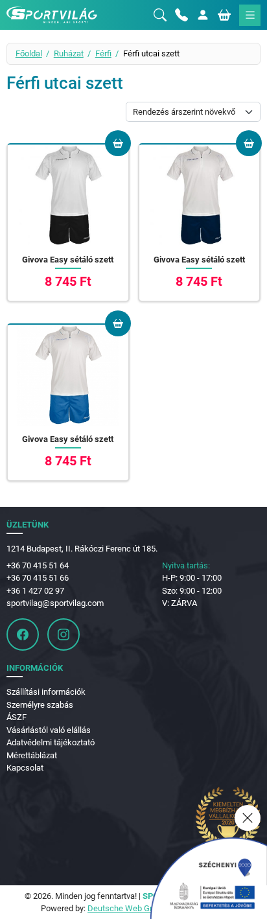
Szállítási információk (46, 692)
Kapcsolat (24, 768)
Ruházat (69, 53)
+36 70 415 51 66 (37, 578)
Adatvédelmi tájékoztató (50, 742)
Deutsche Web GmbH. (128, 908)
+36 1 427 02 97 (35, 591)
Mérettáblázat (31, 755)
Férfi (103, 53)
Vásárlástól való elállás (48, 730)
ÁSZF (16, 717)
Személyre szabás (39, 705)
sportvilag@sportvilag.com (55, 603)
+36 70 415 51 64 (37, 565)
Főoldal (29, 53)
